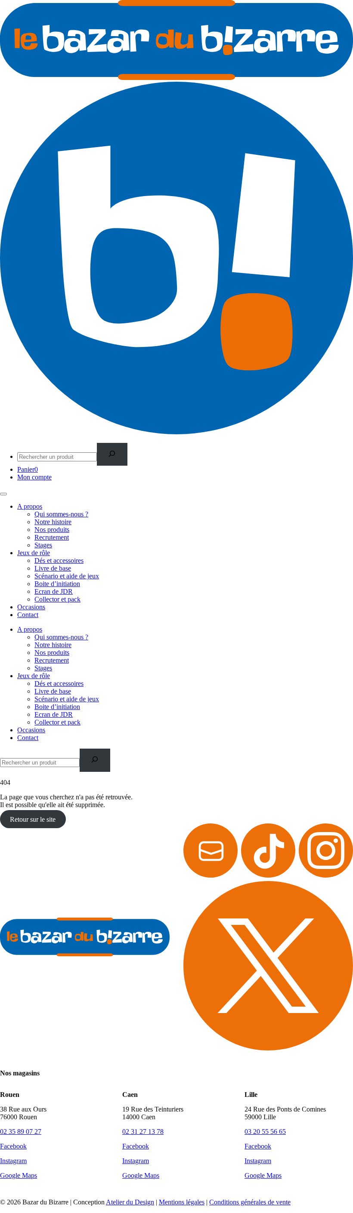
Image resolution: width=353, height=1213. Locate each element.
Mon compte (34, 477)
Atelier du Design (130, 1202)
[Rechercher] (112, 454)
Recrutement (51, 537)
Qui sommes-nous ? (61, 514)
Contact (27, 614)
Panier (27, 469)
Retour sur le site (33, 819)
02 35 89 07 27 (20, 1131)
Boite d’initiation (57, 583)
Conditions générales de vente (250, 1202)
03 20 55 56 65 (265, 1131)
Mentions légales (181, 1202)
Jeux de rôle (33, 552)
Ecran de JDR (53, 591)
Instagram (13, 1160)
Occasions (31, 607)
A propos (29, 506)
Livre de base (52, 568)
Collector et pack (57, 599)
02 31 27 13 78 (143, 1131)
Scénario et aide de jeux (66, 576)
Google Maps (18, 1175)
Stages (43, 545)
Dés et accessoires (59, 560)
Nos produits (51, 529)
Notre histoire (52, 521)
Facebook (13, 1146)
